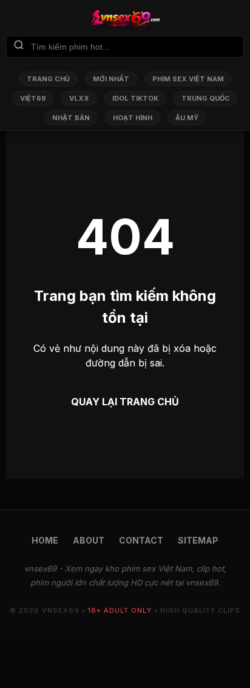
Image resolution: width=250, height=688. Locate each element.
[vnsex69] (125, 19)
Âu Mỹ (186, 117)
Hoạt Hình (132, 117)
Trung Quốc (205, 98)
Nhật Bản (71, 117)
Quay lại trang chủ (125, 402)
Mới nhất (111, 79)
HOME (45, 540)
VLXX (79, 98)
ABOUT (88, 540)
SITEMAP (198, 540)
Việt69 (33, 98)
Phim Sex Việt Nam (188, 79)
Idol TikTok (135, 98)
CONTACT (141, 540)
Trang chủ (48, 79)
